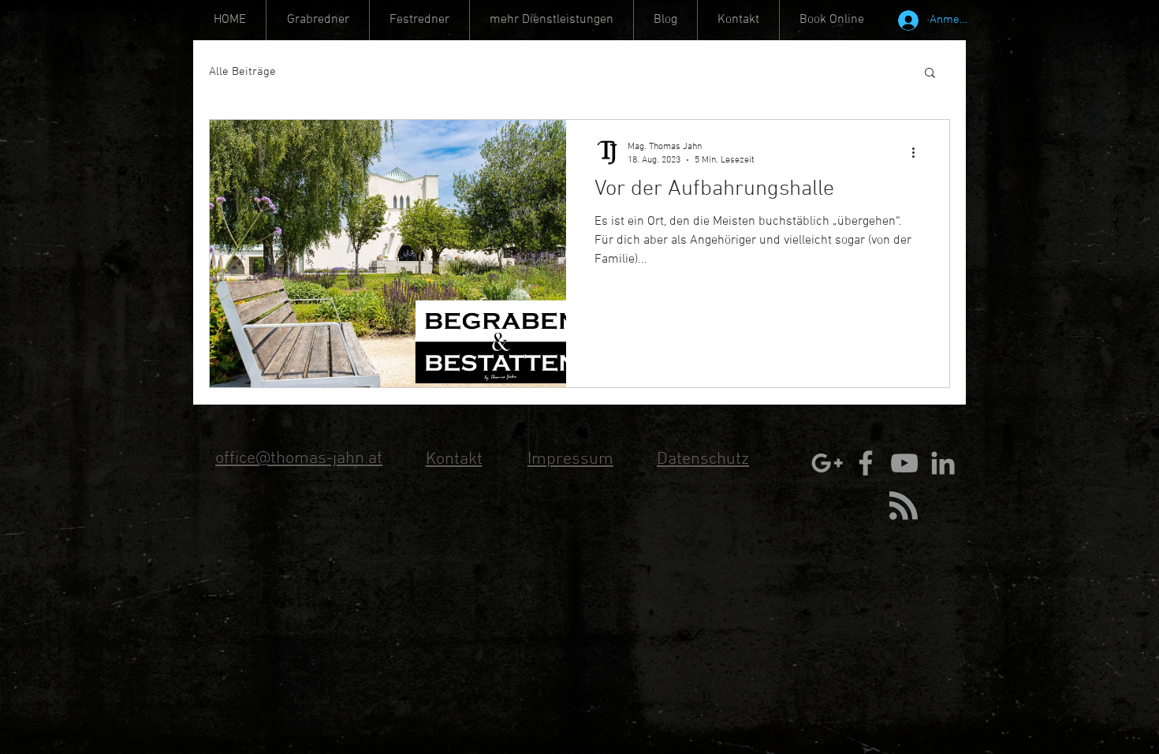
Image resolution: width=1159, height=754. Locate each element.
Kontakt (454, 459)
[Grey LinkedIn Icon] (943, 463)
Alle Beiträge (242, 72)
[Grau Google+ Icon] (827, 463)
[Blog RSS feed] (903, 506)
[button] (551, 20)
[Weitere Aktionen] (918, 152)
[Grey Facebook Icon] (865, 463)
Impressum (570, 459)
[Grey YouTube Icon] (904, 463)
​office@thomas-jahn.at (298, 458)
